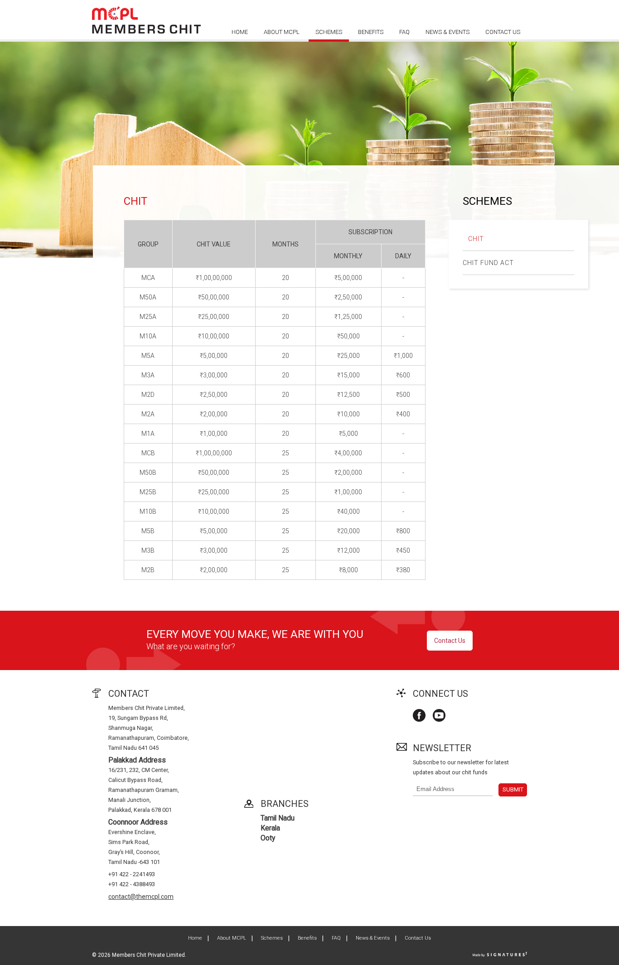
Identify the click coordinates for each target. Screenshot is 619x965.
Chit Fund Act (488, 262)
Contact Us (502, 32)
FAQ (404, 32)
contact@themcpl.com (141, 896)
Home (240, 32)
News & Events (447, 32)
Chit (476, 238)
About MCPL (282, 32)
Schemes (328, 32)
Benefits (370, 32)
